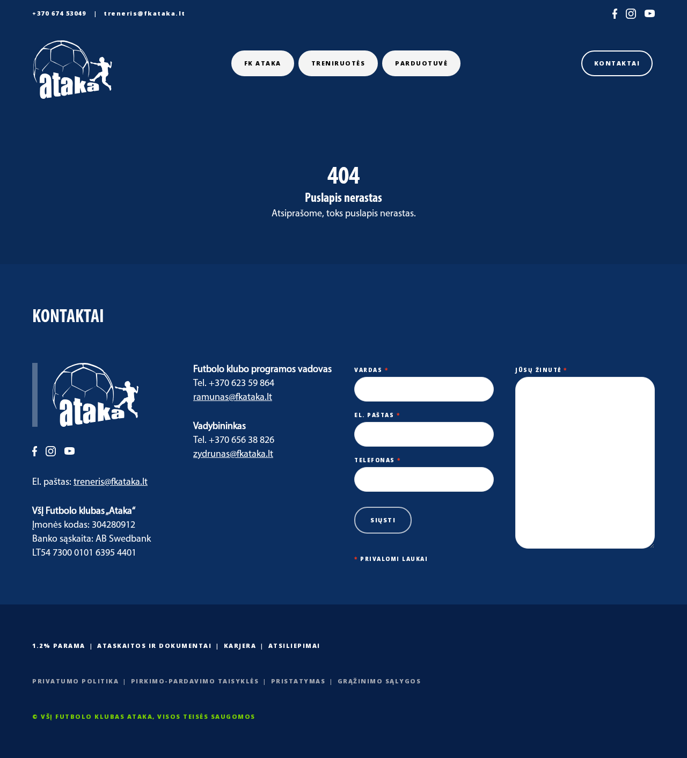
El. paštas (377, 415)
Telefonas (377, 460)
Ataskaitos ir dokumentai (154, 646)
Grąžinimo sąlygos (379, 681)
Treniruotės (338, 63)
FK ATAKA (262, 63)
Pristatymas (298, 681)
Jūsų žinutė (541, 370)
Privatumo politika (75, 681)
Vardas (371, 370)
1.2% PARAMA (58, 646)
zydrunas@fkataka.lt (233, 455)
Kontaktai (617, 63)
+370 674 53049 (59, 13)
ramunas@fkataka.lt (232, 398)
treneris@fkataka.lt (145, 13)
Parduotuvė (421, 63)
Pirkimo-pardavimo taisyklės (195, 681)
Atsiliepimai (294, 646)
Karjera (240, 646)
